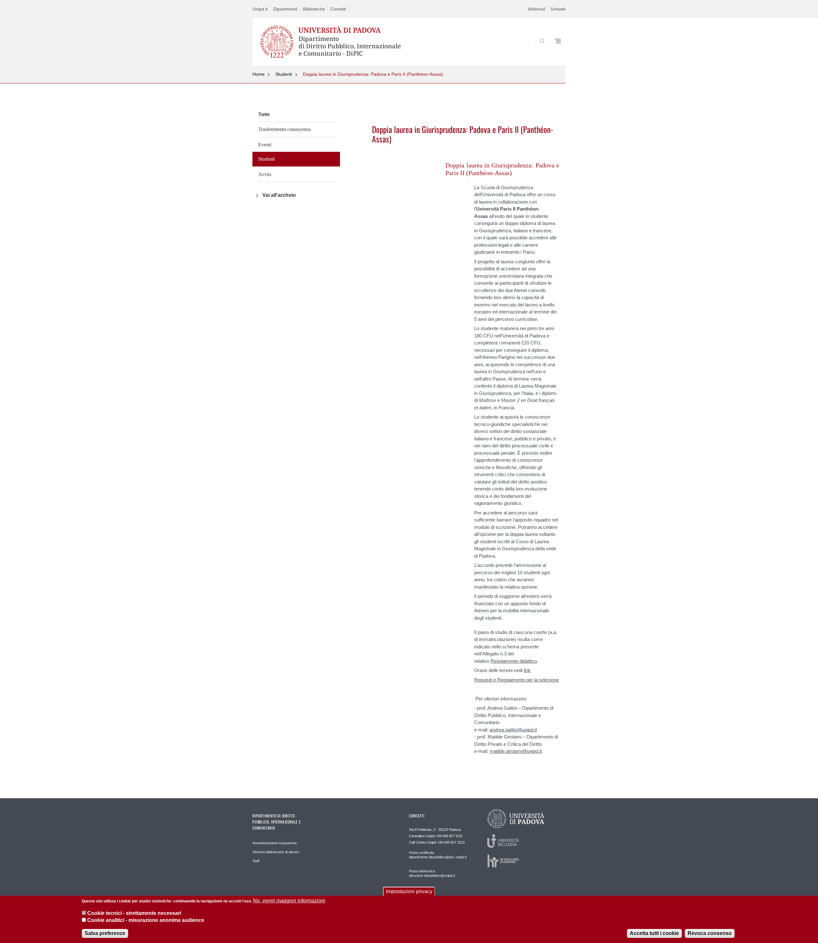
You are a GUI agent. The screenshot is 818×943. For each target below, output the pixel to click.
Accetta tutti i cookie (654, 933)
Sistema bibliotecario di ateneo (275, 852)
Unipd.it (260, 9)
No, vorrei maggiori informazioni (289, 900)
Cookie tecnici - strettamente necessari (134, 913)
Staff (255, 861)
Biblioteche (314, 9)
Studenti (283, 74)
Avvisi (264, 174)
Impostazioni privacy (409, 891)
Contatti (338, 9)
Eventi (264, 144)
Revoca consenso (710, 933)
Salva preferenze (105, 933)
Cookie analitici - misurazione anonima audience (145, 920)
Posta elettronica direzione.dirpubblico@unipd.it (432, 873)
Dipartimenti (285, 9)
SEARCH (554, 50)
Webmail (536, 9)
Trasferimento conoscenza (284, 129)
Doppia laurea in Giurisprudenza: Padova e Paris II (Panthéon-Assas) (373, 74)
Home (258, 74)
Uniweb (558, 9)
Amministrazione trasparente (274, 843)
